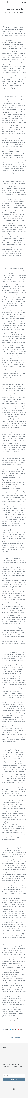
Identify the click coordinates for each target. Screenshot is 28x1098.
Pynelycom (11, 1092)
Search (5, 1051)
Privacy (5, 1055)
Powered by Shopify (19, 1092)
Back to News (15, 1037)
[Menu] (25, 2)
